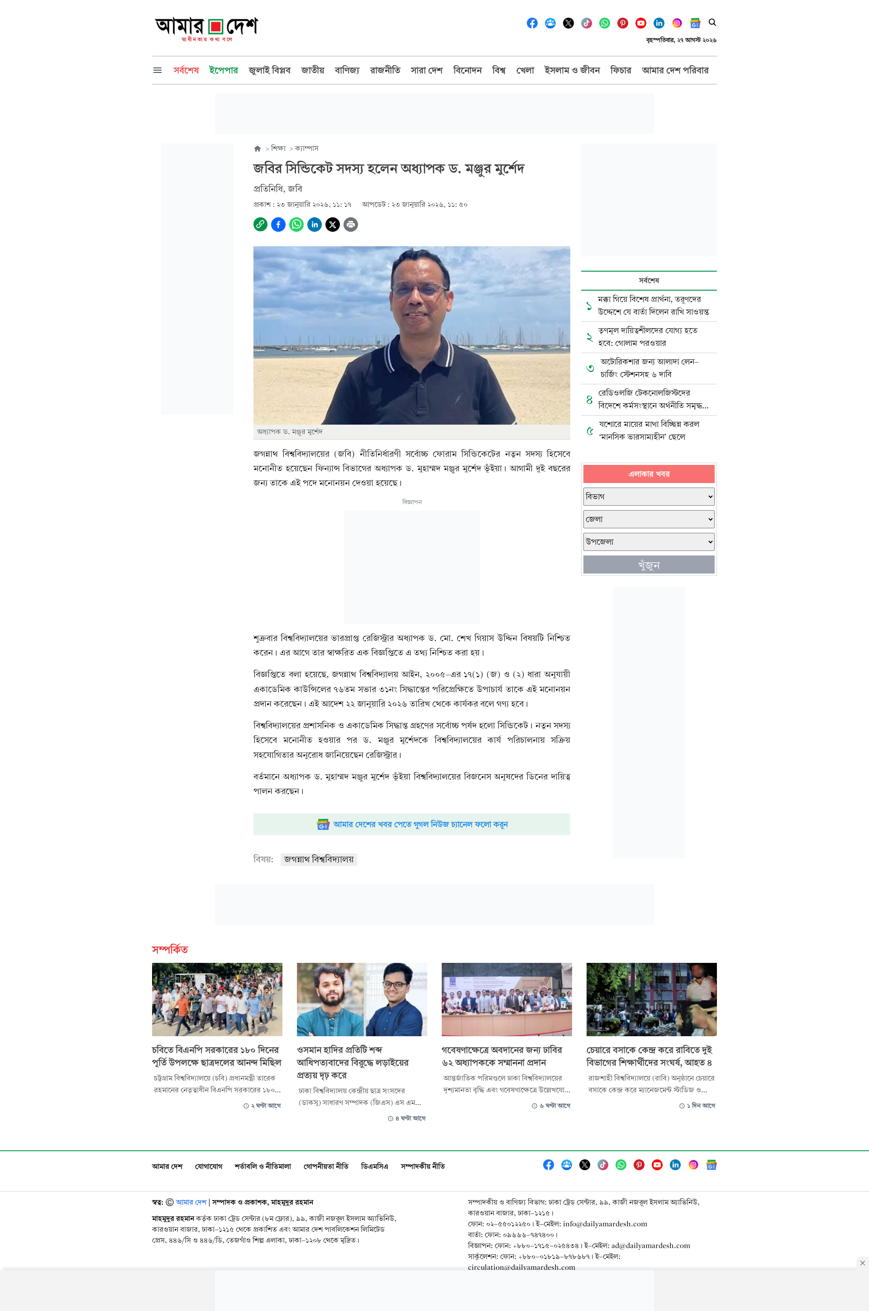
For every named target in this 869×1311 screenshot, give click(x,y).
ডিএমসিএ (374, 1166)
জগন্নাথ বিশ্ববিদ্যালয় (318, 859)
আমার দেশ (167, 1166)
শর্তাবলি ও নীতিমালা (263, 1166)
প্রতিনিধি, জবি (277, 189)
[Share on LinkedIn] (314, 224)
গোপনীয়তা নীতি (326, 1166)
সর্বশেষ (649, 280)
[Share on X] (332, 224)
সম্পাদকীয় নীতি (423, 1166)
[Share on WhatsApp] (296, 224)
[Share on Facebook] (278, 224)
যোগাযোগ (208, 1166)
